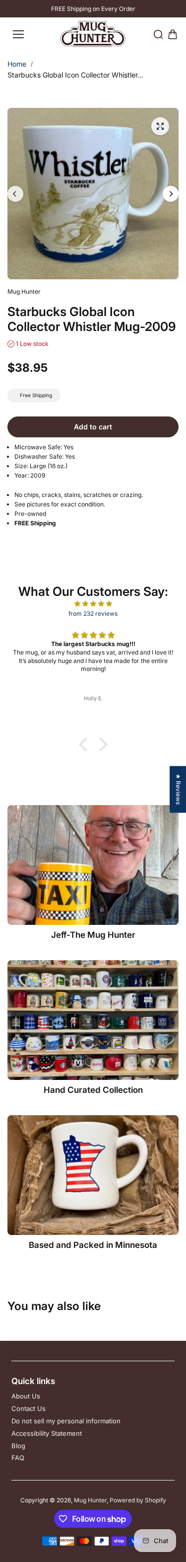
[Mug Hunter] (93, 34)
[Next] (171, 194)
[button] (85, 744)
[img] (93, 603)
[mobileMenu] (18, 34)
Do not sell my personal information (66, 1421)
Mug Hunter (90, 1500)
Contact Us (28, 1408)
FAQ (17, 1458)
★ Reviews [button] (178, 789)
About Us (25, 1396)
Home (16, 64)
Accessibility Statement (46, 1433)
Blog (18, 1446)
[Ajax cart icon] (173, 34)
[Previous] (15, 194)
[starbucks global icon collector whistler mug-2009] (160, 126)
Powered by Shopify (138, 1500)
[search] (158, 34)
